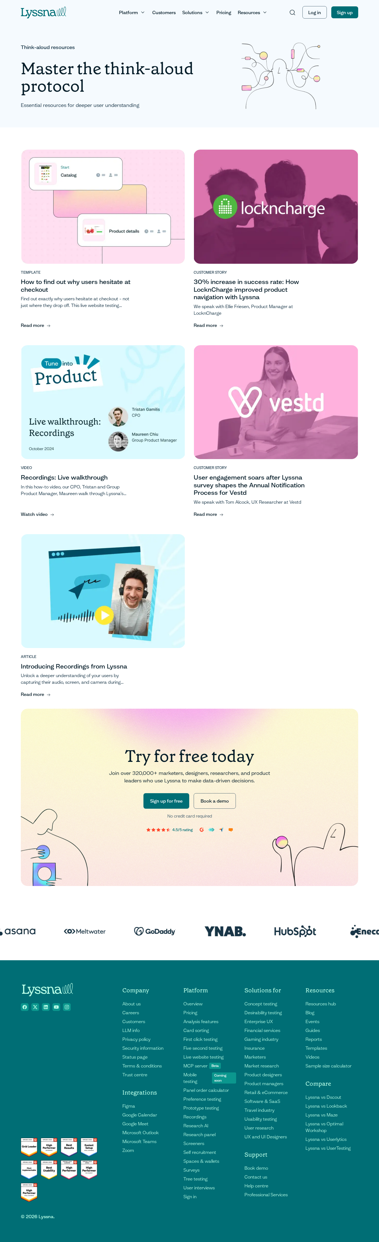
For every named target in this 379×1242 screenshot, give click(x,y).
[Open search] (292, 12)
